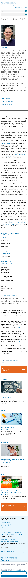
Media (2, 527)
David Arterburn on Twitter (7, 100)
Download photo (5, 47)
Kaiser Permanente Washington (8, 539)
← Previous (4, 358)
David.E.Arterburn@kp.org (7, 98)
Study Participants (5, 525)
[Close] (26, 563)
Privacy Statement (22, 570)
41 (16, 358)
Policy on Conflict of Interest (7, 551)
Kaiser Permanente (5, 538)
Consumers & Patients (6, 524)
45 (14, 360)
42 (19, 358)
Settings (14, 572)
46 (17, 360)
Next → (3, 362)
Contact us (3, 548)
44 (11, 360)
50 (22, 360)
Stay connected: (8, 505)
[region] (14, 570)
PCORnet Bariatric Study (15, 142)
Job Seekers (3, 528)
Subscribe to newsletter (21, 7)
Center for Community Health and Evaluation (11, 534)
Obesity (3, 237)
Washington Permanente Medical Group (10, 541)
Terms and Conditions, (16, 570)
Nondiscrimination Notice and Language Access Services (14, 552)
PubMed (18, 327)
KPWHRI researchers (8, 370)
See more (5, 369)
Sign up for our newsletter (7, 550)
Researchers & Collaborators (7, 521)
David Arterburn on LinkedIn (8, 101)
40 (14, 358)
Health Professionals (5, 522)
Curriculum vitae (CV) (6, 104)
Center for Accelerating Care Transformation (11, 532)
